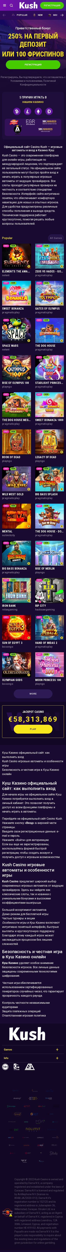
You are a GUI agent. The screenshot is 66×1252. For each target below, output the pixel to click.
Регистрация (33, 64)
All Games (56, 238)
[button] (61, 15)
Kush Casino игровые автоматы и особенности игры (32, 763)
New (40, 15)
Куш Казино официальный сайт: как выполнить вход (26, 755)
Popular (22, 15)
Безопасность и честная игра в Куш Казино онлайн (30, 772)
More (33, 693)
